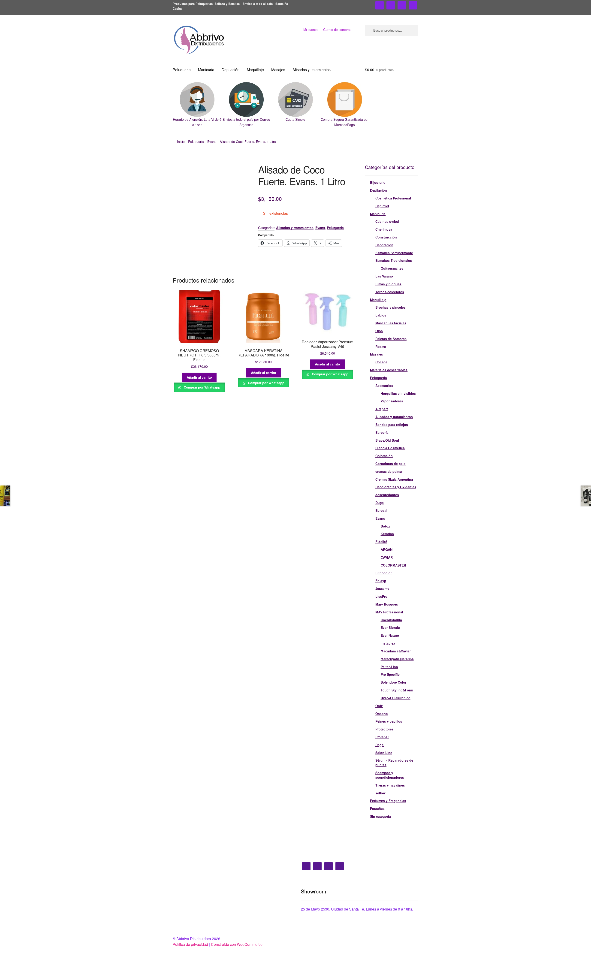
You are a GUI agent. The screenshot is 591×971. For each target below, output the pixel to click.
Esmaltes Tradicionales (393, 260)
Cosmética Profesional (393, 198)
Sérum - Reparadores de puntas (394, 762)
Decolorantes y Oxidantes (395, 487)
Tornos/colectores (389, 291)
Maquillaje (255, 69)
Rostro (380, 346)
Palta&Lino (389, 666)
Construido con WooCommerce (236, 944)
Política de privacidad (190, 944)
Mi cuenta (310, 29)
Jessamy (382, 588)
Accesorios (384, 385)
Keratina (387, 533)
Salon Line (383, 752)
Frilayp (380, 580)
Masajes (278, 69)
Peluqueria (182, 69)
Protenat (382, 737)
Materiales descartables (388, 370)
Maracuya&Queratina (397, 659)
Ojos (379, 331)
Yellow (380, 793)
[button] (197, 104)
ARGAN (386, 549)
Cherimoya (383, 229)
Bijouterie (377, 182)
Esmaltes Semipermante (394, 252)
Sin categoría (380, 816)
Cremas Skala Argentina (394, 479)
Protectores (384, 729)
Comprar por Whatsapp (201, 387)
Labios (380, 315)
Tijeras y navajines (390, 785)
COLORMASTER (393, 565)
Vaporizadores (392, 401)
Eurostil (381, 510)
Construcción (386, 237)
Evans (211, 141)
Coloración (384, 455)
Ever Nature (390, 635)
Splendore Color (393, 682)
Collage (381, 362)
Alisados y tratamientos (311, 69)
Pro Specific (390, 674)
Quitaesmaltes (392, 268)
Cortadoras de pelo (390, 463)
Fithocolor (383, 573)
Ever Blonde (390, 627)
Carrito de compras (337, 29)
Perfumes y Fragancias (388, 800)
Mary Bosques (386, 604)
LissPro (381, 596)
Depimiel (382, 206)
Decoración (384, 245)
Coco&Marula (391, 620)
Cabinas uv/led (387, 221)
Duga (379, 502)
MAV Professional (389, 612)
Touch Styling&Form (397, 690)
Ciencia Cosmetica (390, 448)
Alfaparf (381, 409)
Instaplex (388, 643)
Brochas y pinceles (390, 307)
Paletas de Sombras (391, 338)
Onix (379, 705)
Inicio (181, 141)
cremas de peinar (388, 471)
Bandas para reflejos (391, 424)
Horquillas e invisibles (398, 393)
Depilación (230, 69)
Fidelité (381, 541)
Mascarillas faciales (390, 323)
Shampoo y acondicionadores (389, 775)
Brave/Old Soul (387, 440)
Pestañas (377, 808)
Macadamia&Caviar (396, 651)
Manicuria (206, 69)
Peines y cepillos (388, 721)
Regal (379, 744)
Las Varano (384, 276)
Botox (385, 526)
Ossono (381, 713)
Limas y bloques (388, 284)
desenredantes (387, 494)
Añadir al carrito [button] (199, 377)
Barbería (382, 432)
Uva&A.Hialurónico (395, 698)
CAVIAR (387, 557)
